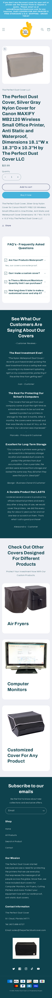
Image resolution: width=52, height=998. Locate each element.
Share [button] (8, 226)
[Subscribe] (43, 810)
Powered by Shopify (36, 990)
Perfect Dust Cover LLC (22, 990)
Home (8, 829)
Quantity (6, 171)
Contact (9, 848)
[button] (3, 29)
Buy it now (26, 195)
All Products (11, 835)
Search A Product (13, 842)
